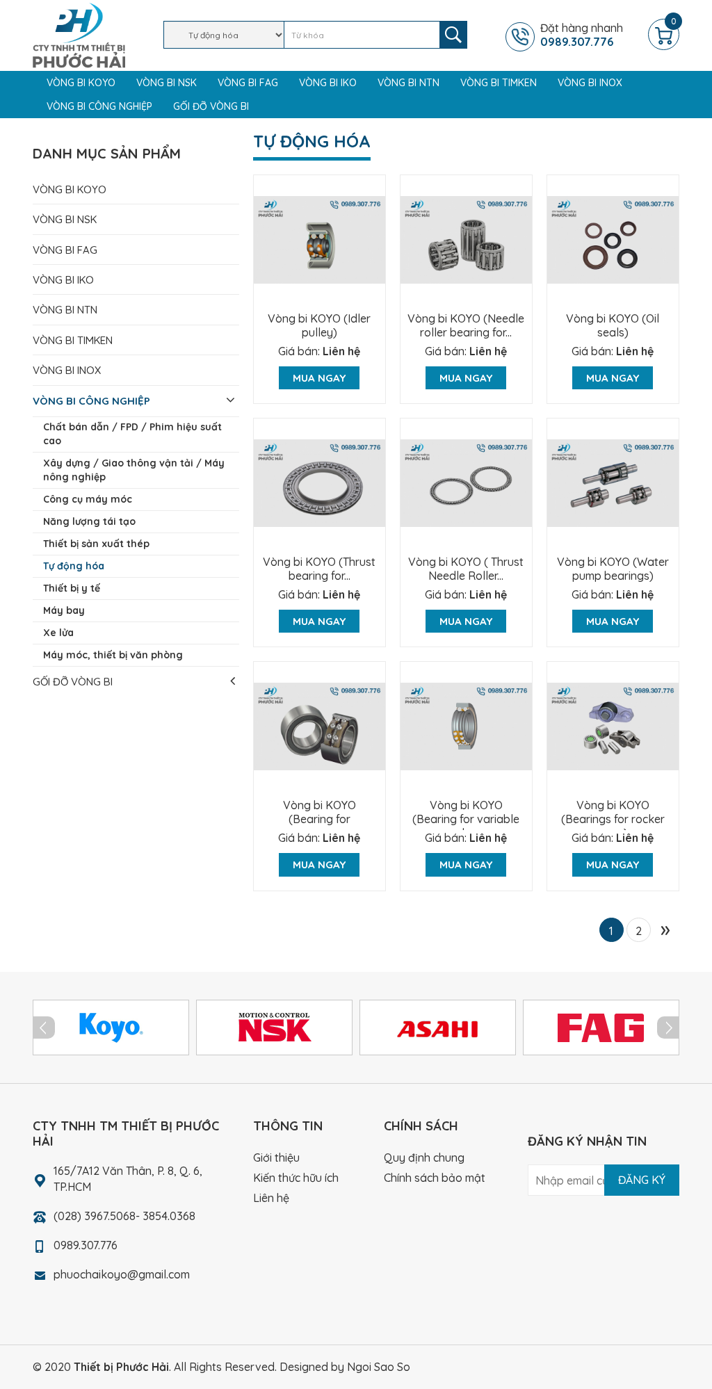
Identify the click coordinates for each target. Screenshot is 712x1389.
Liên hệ (341, 351)
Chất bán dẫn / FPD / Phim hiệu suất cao (132, 434)
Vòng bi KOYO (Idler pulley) (319, 325)
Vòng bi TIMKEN (498, 82)
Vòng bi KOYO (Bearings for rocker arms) (613, 819)
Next (668, 1027)
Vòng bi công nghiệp (99, 106)
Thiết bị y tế (71, 588)
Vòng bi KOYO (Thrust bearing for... (319, 569)
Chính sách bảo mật (434, 1178)
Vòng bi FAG (248, 82)
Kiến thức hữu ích (296, 1178)
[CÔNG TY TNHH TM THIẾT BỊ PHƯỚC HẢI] (79, 34)
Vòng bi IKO (328, 82)
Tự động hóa (73, 566)
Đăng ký (641, 1180)
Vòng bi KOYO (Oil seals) (612, 325)
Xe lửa (58, 632)
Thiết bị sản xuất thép (96, 543)
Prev (44, 1027)
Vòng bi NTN (408, 82)
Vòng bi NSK (166, 82)
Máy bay (64, 610)
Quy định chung (424, 1157)
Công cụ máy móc (87, 499)
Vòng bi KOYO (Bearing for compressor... (319, 819)
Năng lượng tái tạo (89, 521)
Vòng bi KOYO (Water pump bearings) (613, 569)
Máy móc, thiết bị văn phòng (113, 655)
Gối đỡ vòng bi (211, 106)
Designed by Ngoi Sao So (345, 1367)
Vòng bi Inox (590, 82)
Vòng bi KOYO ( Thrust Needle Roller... (466, 569)
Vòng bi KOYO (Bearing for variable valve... (465, 819)
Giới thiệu (276, 1157)
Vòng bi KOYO (81, 82)
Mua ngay (319, 377)
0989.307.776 (86, 1245)
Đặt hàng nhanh (581, 35)
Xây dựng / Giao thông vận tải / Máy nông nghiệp (134, 470)
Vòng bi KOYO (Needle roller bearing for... (465, 325)
